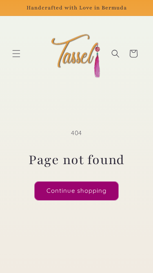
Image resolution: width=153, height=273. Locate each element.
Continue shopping (76, 190)
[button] (16, 54)
